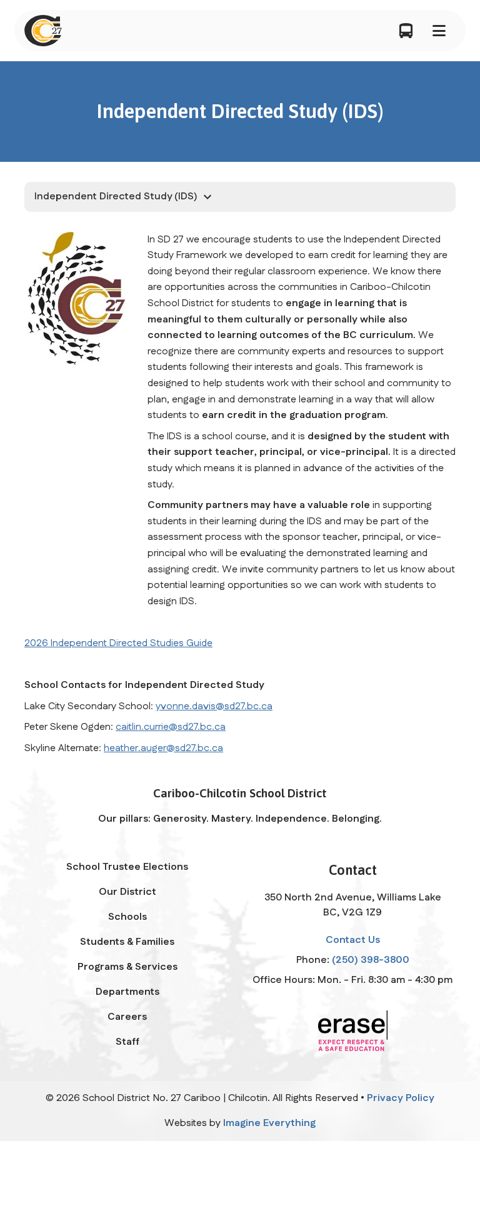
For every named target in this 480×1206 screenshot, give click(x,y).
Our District (127, 892)
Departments (127, 992)
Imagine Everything (269, 1123)
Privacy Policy (400, 1098)
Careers (127, 1017)
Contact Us (353, 940)
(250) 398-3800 (370, 960)
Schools (127, 917)
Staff (127, 1042)
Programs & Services (128, 967)
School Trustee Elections (127, 867)
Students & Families (127, 942)
